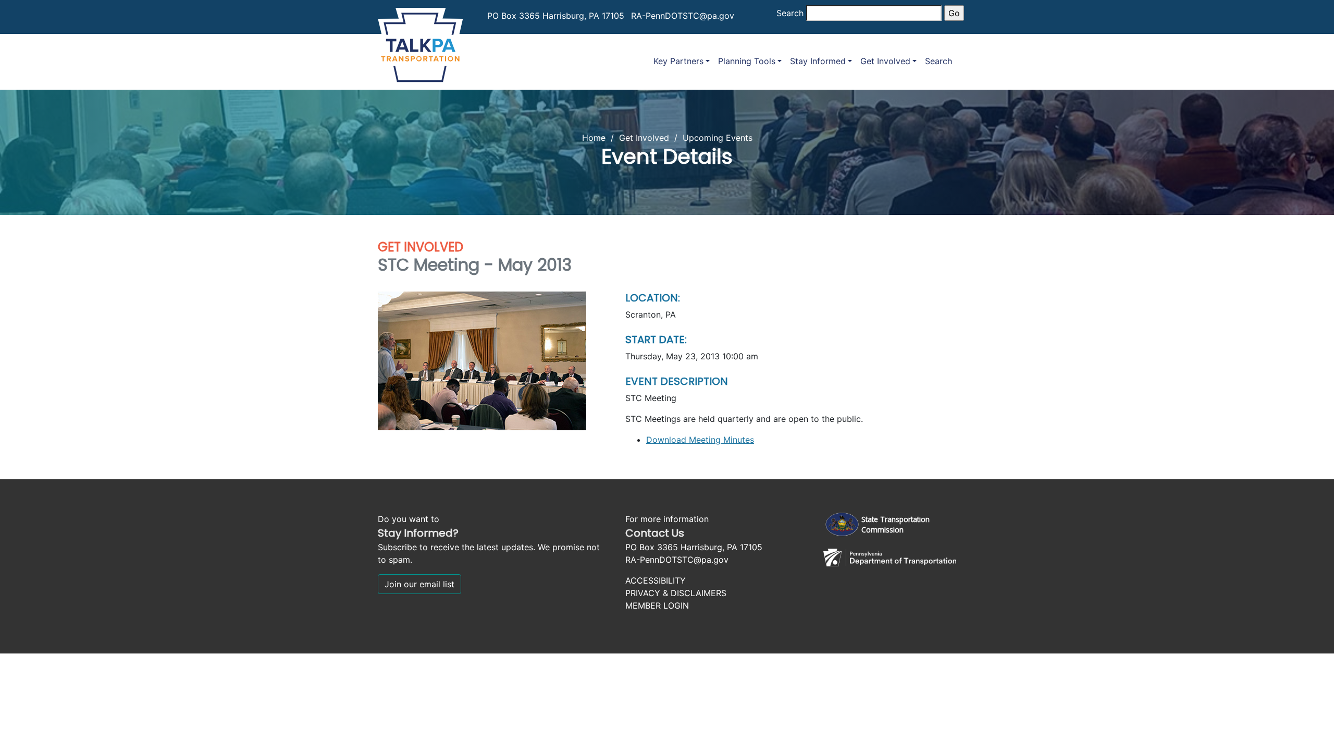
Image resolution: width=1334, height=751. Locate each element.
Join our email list (419, 584)
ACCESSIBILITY (655, 580)
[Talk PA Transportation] (420, 43)
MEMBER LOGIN (657, 605)
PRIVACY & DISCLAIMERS (675, 593)
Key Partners (678, 61)
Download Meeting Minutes (700, 439)
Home (594, 137)
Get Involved (885, 61)
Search (790, 13)
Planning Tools (746, 61)
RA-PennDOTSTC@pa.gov (682, 15)
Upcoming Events (717, 137)
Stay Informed (818, 61)
